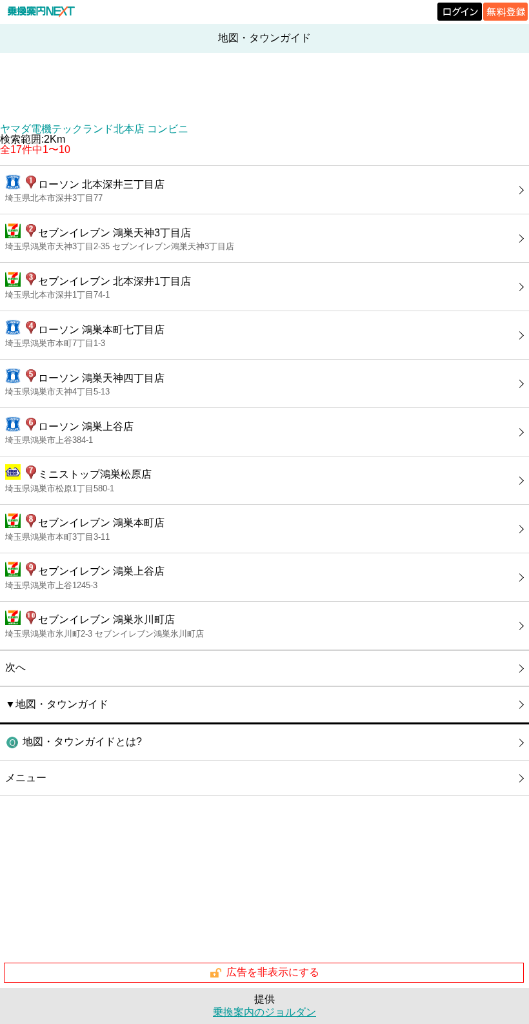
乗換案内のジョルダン (264, 1012)
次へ (15, 667)
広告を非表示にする (272, 972)
